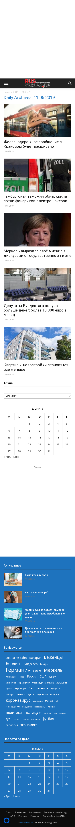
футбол (48, 719)
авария (61, 682)
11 (57, 430)
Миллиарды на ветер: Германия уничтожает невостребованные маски (45, 613)
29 (29, 451)
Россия (32, 676)
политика (14, 712)
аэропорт (20, 688)
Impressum (35, 812)
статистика (60, 713)
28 (19, 451)
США (43, 676)
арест (9, 688)
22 (29, 444)
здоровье (42, 694)
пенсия (51, 706)
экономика (29, 725)
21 (19, 444)
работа (48, 713)
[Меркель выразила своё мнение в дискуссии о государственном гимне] (37, 229)
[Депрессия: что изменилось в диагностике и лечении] (13, 632)
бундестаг (56, 688)
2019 (15, 92)
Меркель (53, 670)
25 (57, 444)
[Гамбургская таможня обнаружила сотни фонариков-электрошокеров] (37, 175)
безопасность (38, 688)
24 (49, 444)
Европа (37, 670)
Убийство (11, 682)
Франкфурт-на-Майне (43, 682)
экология (12, 725)
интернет (55, 694)
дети (31, 694)
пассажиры (39, 706)
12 (66, 430)
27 (9, 451)
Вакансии (20, 812)
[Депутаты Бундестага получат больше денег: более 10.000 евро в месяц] (37, 284)
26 (66, 444)
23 (39, 444)
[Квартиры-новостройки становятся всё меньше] (37, 343)
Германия (18, 670)
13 (9, 437)
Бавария (35, 658)
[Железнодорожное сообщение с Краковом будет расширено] (37, 120)
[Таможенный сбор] (13, 579)
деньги (21, 694)
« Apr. (7, 456)
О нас (9, 812)
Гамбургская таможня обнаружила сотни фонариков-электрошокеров (35, 198)
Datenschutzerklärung (55, 812)
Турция (52, 676)
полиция (33, 712)
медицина (38, 700)
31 (49, 451)
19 (66, 437)
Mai (24, 92)
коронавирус (18, 700)
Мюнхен (10, 676)
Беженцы (53, 657)
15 (29, 437)
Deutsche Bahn (16, 658)
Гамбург (44, 664)
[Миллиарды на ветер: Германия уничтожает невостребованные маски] (13, 614)
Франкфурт (24, 682)
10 (49, 430)
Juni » (16, 456)
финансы (35, 719)
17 (49, 437)
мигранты (51, 700)
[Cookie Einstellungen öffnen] (6, 822)
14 (19, 437)
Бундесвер (30, 664)
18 (57, 437)
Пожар (21, 676)
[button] (6, 83)
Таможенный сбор (36, 575)
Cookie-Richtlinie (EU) (54, 816)
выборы (10, 694)
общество (27, 706)
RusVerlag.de (26, 822)
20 (9, 444)
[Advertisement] (37, 39)
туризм (25, 719)
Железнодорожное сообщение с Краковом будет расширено (33, 144)
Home (7, 92)
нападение (13, 706)
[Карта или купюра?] (13, 597)
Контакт (22, 816)
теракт (16, 719)
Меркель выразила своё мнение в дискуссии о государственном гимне (37, 253)
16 (39, 437)
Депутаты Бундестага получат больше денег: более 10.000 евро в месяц (35, 310)
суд (8, 719)
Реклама (35, 816)
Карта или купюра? (37, 592)
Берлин (13, 663)
